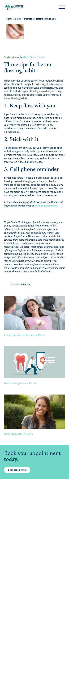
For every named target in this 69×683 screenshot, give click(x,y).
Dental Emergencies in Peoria (20, 383)
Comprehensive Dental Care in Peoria (24, 335)
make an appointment (46, 205)
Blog (17, 18)
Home (9, 18)
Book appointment (17, 469)
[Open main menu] (62, 7)
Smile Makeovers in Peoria (18, 433)
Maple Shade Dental (34, 57)
